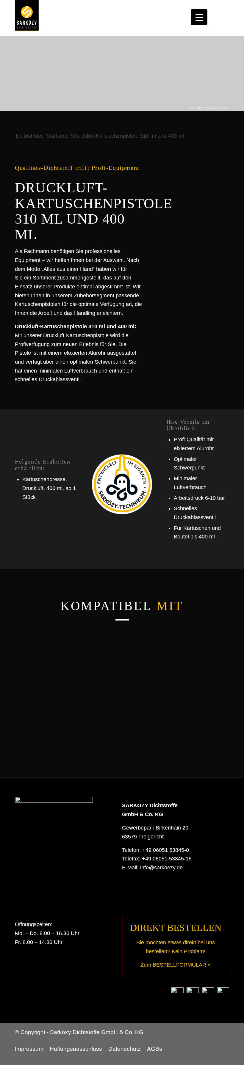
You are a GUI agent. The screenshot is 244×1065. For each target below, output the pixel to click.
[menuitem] (30, 1048)
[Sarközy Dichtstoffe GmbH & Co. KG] (27, 18)
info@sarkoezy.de (161, 868)
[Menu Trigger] (199, 17)
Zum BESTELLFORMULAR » (175, 965)
